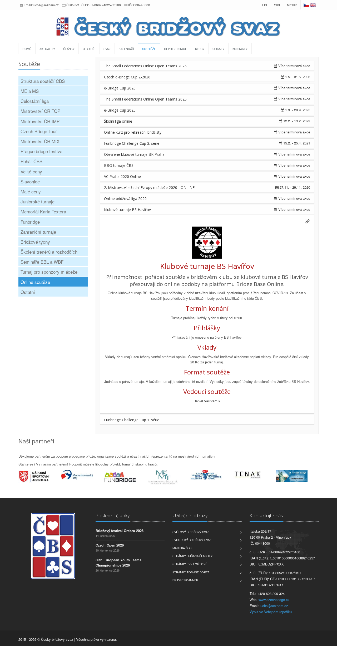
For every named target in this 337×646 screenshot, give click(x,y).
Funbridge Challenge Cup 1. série (131, 419)
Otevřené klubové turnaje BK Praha (134, 154)
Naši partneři (36, 441)
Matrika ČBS (181, 548)
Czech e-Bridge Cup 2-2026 (127, 76)
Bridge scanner (185, 580)
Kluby (199, 49)
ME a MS (30, 91)
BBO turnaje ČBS (118, 165)
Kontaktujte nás (266, 515)
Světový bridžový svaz (190, 532)
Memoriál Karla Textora (43, 211)
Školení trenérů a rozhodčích (49, 251)
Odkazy (218, 49)
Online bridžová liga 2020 (125, 198)
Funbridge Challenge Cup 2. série (131, 143)
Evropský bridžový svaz (191, 540)
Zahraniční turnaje (38, 231)
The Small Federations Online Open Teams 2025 (145, 99)
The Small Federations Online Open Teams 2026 (145, 65)
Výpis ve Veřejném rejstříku (271, 611)
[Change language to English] (313, 4)
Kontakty (239, 49)
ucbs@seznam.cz (46, 5)
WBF (277, 4)
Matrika (292, 4)
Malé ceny (31, 191)
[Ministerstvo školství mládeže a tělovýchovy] (168, 477)
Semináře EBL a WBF (42, 261)
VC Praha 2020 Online (122, 176)
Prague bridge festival (42, 151)
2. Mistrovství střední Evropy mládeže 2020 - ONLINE (149, 187)
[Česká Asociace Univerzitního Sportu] (211, 475)
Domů (26, 49)
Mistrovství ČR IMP (40, 121)
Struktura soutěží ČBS (43, 81)
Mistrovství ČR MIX (40, 141)
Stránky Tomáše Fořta (190, 572)
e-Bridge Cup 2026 (120, 88)
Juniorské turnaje (37, 201)
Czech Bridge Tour (39, 131)
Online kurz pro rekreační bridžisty (132, 132)
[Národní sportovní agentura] (39, 476)
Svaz (107, 49)
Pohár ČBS (31, 161)
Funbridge (30, 221)
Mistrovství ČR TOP (40, 111)
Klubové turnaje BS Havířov (127, 209)
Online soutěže (35, 282)
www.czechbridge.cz (274, 599)
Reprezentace (175, 49)
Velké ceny (31, 171)
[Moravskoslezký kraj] (82, 474)
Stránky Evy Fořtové (189, 564)
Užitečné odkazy (189, 515)
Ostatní (28, 292)
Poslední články (113, 515)
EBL (265, 4)
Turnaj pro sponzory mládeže (49, 271)
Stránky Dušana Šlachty (192, 556)
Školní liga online (118, 121)
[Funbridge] (125, 477)
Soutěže (149, 49)
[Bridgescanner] (297, 476)
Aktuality (47, 49)
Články (69, 49)
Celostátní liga (35, 101)
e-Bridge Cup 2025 (120, 110)
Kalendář (126, 49)
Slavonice (30, 181)
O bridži (89, 49)
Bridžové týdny (35, 241)
